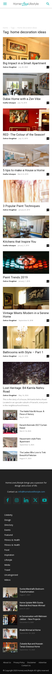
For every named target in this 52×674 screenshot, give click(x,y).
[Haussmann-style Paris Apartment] (10, 442)
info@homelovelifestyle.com (31, 491)
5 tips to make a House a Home (24, 170)
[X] (35, 500)
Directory (8, 525)
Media (7, 565)
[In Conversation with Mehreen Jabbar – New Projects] (10, 620)
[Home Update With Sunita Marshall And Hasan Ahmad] (10, 606)
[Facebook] (7, 500)
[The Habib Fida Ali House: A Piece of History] (10, 415)
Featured (8, 535)
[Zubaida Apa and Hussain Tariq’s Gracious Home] (10, 647)
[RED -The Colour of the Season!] (26, 119)
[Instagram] (16, 500)
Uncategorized (11, 575)
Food (6, 550)
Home (5, 28)
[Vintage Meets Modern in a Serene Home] (26, 298)
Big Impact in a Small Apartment (24, 63)
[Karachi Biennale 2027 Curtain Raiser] (10, 429)
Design (7, 520)
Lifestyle (8, 560)
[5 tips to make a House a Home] (26, 155)
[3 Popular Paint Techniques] (26, 191)
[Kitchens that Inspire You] (26, 227)
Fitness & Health (12, 540)
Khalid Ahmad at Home (30, 630)
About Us (7, 662)
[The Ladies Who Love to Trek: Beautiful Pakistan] (10, 456)
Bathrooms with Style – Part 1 (23, 352)
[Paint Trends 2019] (26, 262)
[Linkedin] (26, 500)
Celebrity (8, 515)
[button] (5, 4)
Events (7, 530)
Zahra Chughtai (10, 67)
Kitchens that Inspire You (19, 241)
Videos (7, 580)
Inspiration (9, 555)
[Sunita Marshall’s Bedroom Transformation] (10, 592)
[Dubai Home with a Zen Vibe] (26, 84)
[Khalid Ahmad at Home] (10, 634)
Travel (7, 570)
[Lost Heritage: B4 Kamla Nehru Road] (26, 373)
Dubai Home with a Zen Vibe (22, 99)
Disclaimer (31, 662)
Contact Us (26, 665)
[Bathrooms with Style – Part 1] (26, 337)
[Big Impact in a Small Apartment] (26, 48)
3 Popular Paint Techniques (21, 206)
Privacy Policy (19, 662)
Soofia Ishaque (9, 103)
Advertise (43, 662)
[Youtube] (44, 500)
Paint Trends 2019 (15, 277)
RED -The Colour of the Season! (24, 134)
